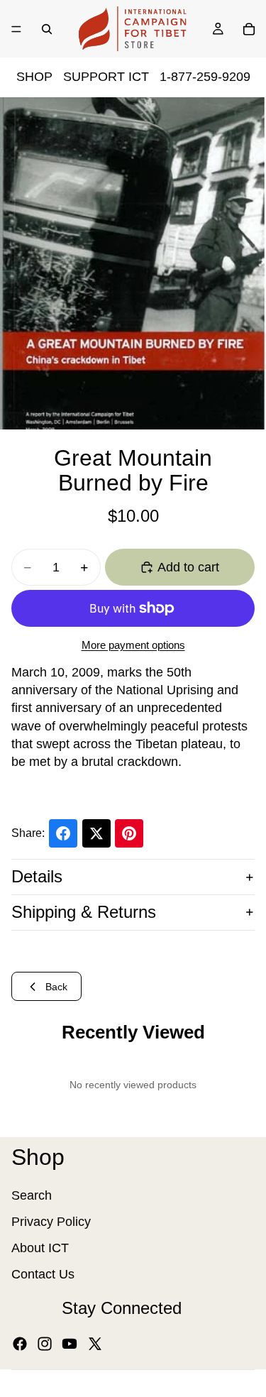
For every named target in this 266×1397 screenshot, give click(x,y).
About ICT (40, 1248)
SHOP (34, 77)
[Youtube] (69, 1343)
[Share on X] (96, 833)
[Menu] (16, 29)
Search (31, 1195)
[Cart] (249, 29)
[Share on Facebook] (63, 833)
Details (36, 876)
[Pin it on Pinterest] (129, 833)
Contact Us (42, 1274)
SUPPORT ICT (106, 77)
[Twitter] (95, 1343)
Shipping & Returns (83, 911)
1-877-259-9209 (205, 77)
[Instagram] (44, 1343)
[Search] (46, 29)
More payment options (133, 645)
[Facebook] (19, 1343)
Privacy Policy (51, 1222)
